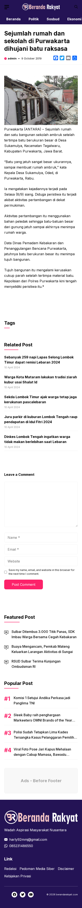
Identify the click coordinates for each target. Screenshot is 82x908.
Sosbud (53, 19)
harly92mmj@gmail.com (28, 839)
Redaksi (10, 869)
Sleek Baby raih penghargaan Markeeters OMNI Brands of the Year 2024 (43, 720)
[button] (76, 7)
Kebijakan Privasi (17, 876)
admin (12, 58)
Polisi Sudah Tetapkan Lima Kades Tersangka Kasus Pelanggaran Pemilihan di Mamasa (46, 737)
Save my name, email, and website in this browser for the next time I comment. (41, 571)
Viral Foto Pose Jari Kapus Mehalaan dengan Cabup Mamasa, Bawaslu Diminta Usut (42, 754)
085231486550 (21, 846)
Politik (34, 19)
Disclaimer (66, 869)
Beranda (13, 19)
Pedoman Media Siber (37, 869)
